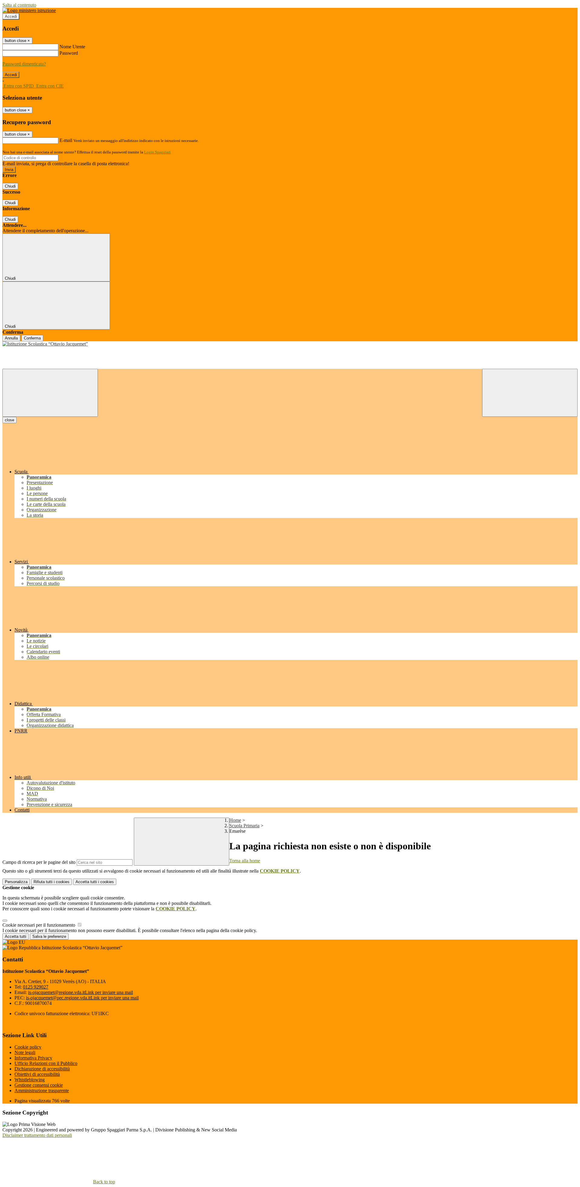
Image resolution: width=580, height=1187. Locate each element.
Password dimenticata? (24, 63)
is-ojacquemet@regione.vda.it (80, 992)
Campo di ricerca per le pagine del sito (39, 862)
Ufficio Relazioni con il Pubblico (45, 1063)
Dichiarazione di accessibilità (42, 1068)
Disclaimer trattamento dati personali (37, 1135)
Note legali (24, 1052)
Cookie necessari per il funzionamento (39, 925)
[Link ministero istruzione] (29, 10)
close (9, 420)
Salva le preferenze (49, 936)
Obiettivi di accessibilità (37, 1074)
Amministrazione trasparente (41, 1090)
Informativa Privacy (33, 1057)
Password (69, 53)
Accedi (11, 16)
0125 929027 (35, 986)
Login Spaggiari (157, 152)
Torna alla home (244, 860)
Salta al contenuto (19, 5)
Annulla (11, 338)
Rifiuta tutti (51, 882)
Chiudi (10, 186)
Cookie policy (27, 1047)
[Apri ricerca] (530, 393)
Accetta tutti (95, 882)
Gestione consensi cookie (38, 1085)
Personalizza (16, 882)
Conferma (32, 338)
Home (235, 820)
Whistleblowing (29, 1079)
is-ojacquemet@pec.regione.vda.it (82, 997)
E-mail (66, 140)
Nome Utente (72, 46)
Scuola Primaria (244, 825)
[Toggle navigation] (50, 393)
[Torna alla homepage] (290, 344)
